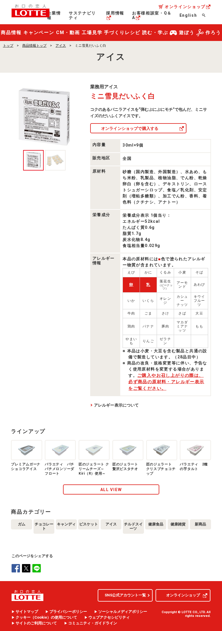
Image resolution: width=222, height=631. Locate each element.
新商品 (200, 524)
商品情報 (11, 32)
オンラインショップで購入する (129, 128)
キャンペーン (39, 32)
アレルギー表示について (116, 405)
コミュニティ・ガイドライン (92, 623)
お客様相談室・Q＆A (152, 15)
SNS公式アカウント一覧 (125, 595)
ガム (21, 524)
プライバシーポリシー (68, 612)
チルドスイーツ (133, 526)
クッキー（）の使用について (46, 617)
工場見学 (92, 32)
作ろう (213, 32)
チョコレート (44, 526)
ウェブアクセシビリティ (109, 617)
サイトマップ (27, 612)
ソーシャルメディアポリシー (122, 612)
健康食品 (155, 524)
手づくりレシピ (122, 32)
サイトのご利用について (36, 623)
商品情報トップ (34, 46)
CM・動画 (68, 32)
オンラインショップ (185, 6)
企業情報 (54, 15)
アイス (61, 46)
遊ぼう (187, 32)
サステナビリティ (82, 15)
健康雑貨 (178, 524)
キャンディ (66, 524)
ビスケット (88, 524)
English (188, 15)
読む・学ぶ (155, 32)
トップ (8, 46)
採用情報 (115, 13)
